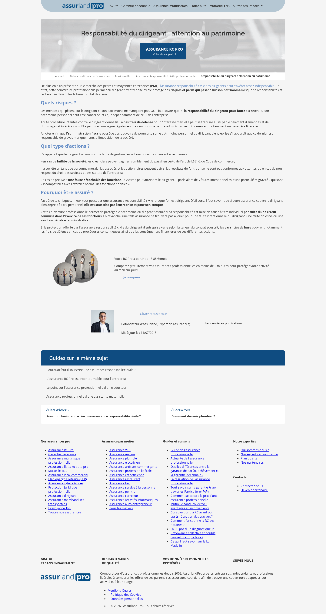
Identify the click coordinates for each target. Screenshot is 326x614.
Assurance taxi (119, 483)
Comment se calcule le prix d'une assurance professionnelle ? (194, 498)
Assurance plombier (123, 458)
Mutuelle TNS (220, 6)
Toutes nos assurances (64, 512)
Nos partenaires (252, 462)
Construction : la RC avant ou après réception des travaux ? (192, 514)
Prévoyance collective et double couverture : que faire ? (193, 535)
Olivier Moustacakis (154, 314)
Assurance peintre (122, 491)
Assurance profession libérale (130, 471)
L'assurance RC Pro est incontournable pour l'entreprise (86, 379)
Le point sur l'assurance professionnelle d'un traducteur (86, 387)
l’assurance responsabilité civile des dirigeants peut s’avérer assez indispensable (217, 86)
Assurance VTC (120, 450)
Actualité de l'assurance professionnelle (187, 460)
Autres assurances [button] (246, 6)
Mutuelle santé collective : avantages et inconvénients (190, 506)
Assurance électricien (124, 462)
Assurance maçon (122, 454)
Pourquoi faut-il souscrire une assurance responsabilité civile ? (90, 370)
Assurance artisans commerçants (133, 467)
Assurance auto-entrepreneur (130, 504)
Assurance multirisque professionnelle (64, 460)
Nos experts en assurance (259, 454)
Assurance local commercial (68, 475)
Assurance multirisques (170, 6)
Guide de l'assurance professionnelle (185, 452)
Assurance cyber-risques (65, 483)
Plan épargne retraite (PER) (67, 479)
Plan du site (249, 458)
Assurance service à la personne (132, 487)
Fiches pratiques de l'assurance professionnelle (100, 76)
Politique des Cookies (126, 594)
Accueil (59, 76)
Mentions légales (120, 590)
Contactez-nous (252, 486)
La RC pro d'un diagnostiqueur (192, 529)
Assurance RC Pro (61, 450)
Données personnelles (127, 599)
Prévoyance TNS (59, 508)
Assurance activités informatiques (133, 500)
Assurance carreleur (123, 496)
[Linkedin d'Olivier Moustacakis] (169, 314)
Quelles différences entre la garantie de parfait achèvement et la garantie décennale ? (195, 471)
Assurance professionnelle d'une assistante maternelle (85, 396)
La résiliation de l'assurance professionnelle (190, 481)
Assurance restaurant (124, 479)
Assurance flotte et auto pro (68, 467)
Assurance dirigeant (62, 496)
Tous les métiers (121, 508)
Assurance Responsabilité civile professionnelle (165, 76)
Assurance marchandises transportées (66, 502)
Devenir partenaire (254, 490)
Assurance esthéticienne (126, 475)
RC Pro (113, 6)
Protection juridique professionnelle (62, 489)
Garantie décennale (135, 6)
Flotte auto (199, 6)
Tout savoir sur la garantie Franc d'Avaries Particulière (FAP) (194, 489)
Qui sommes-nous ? (255, 450)
